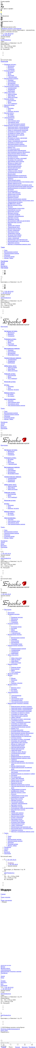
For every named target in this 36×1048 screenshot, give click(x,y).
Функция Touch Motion (14, 235)
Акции (3, 263)
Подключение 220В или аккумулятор (19, 221)
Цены (2, 264)
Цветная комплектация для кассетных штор (21, 200)
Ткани (3, 247)
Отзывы (3, 981)
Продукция (4, 61)
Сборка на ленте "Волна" (15, 170)
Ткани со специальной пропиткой (18, 130)
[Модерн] (18, 934)
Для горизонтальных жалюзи (16, 124)
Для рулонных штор (14, 120)
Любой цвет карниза (14, 225)
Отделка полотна (13, 156)
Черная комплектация (14, 167)
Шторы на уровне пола (14, 163)
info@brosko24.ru (6, 40)
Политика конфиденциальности (10, 1029)
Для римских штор (13, 122)
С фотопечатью (12, 77)
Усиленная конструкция (15, 172)
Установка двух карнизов (15, 160)
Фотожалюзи (11, 83)
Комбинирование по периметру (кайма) (19, 188)
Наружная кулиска (13, 231)
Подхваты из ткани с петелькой (17, 158)
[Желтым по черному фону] (1, 12)
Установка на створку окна (16, 133)
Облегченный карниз (14, 180)
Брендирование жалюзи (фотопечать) (19, 152)
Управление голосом (14, 233)
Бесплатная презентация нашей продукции (20, 186)
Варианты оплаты (13, 197)
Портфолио (4, 261)
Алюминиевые (12, 88)
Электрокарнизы (9, 117)
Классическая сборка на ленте (17, 153)
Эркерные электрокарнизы (16, 216)
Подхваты (11, 189)
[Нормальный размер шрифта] (2, 5)
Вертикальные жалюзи (11, 78)
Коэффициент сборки (14, 203)
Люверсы (10, 178)
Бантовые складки (13, 217)
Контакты (4, 266)
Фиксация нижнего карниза (16, 144)
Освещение (11, 69)
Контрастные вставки (14, 228)
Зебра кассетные (12, 97)
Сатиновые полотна (14, 139)
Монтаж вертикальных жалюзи (17, 199)
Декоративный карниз (14, 164)
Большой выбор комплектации (17, 150)
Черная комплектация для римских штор (20, 185)
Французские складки (14, 194)
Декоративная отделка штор (16, 208)
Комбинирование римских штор (17, 177)
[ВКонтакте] (5, 270)
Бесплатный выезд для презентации (18, 241)
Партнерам (4, 268)
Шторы (6, 106)
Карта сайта (4, 1030)
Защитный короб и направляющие (18, 128)
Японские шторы (9, 105)
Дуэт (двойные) (12, 103)
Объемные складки (13, 219)
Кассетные (11, 75)
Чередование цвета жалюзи (16, 161)
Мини (9, 74)
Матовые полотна (13, 213)
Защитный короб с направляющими (18, 127)
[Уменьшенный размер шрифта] (1, 3)
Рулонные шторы (9, 70)
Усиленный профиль (14, 214)
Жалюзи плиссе (9, 113)
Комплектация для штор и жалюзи (14, 125)
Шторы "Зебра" (8, 258)
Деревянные (11, 89)
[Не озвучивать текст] (1, 25)
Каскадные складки (13, 211)
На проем (10, 72)
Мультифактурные (13, 84)
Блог (2, 984)
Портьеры (11, 108)
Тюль (9, 110)
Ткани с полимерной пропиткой (17, 141)
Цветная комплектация (14, 166)
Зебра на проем (12, 94)
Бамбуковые (11, 91)
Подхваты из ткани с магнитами (17, 138)
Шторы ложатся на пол (14, 183)
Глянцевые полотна (13, 242)
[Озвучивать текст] (2, 23)
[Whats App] (5, 274)
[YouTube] (5, 272)
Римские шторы (9, 99)
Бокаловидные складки (15, 222)
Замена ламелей (12, 136)
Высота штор (12, 174)
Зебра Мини (11, 95)
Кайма (10, 224)
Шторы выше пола (13, 196)
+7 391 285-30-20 (8, 33)
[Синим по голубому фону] (1, 14)
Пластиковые (12, 81)
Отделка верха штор (14, 149)
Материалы (11, 66)
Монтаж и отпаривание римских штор (19, 244)
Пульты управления (13, 230)
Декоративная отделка (14, 236)
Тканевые (11, 80)
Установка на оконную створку (17, 131)
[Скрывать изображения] (1, 20)
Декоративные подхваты (15, 202)
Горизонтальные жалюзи (11, 86)
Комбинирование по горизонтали (18, 155)
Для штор (10, 119)
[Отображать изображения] (2, 17)
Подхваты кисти (13, 191)
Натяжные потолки (10, 64)
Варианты (11, 67)
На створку (11, 116)
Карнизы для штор (13, 111)
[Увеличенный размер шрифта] (2, 7)
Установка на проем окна (15, 142)
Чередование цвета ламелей (16, 135)
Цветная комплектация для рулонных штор (20, 181)
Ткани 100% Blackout (14, 192)
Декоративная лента (14, 227)
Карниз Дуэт (11, 147)
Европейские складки (14, 210)
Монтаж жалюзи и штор (15, 205)
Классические (12, 100)
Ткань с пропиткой (13, 238)
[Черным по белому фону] (1, 10)
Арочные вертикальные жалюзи (17, 145)
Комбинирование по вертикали (17, 175)
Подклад (10, 206)
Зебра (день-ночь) (9, 92)
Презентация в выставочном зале (18, 239)
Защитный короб (13, 169)
